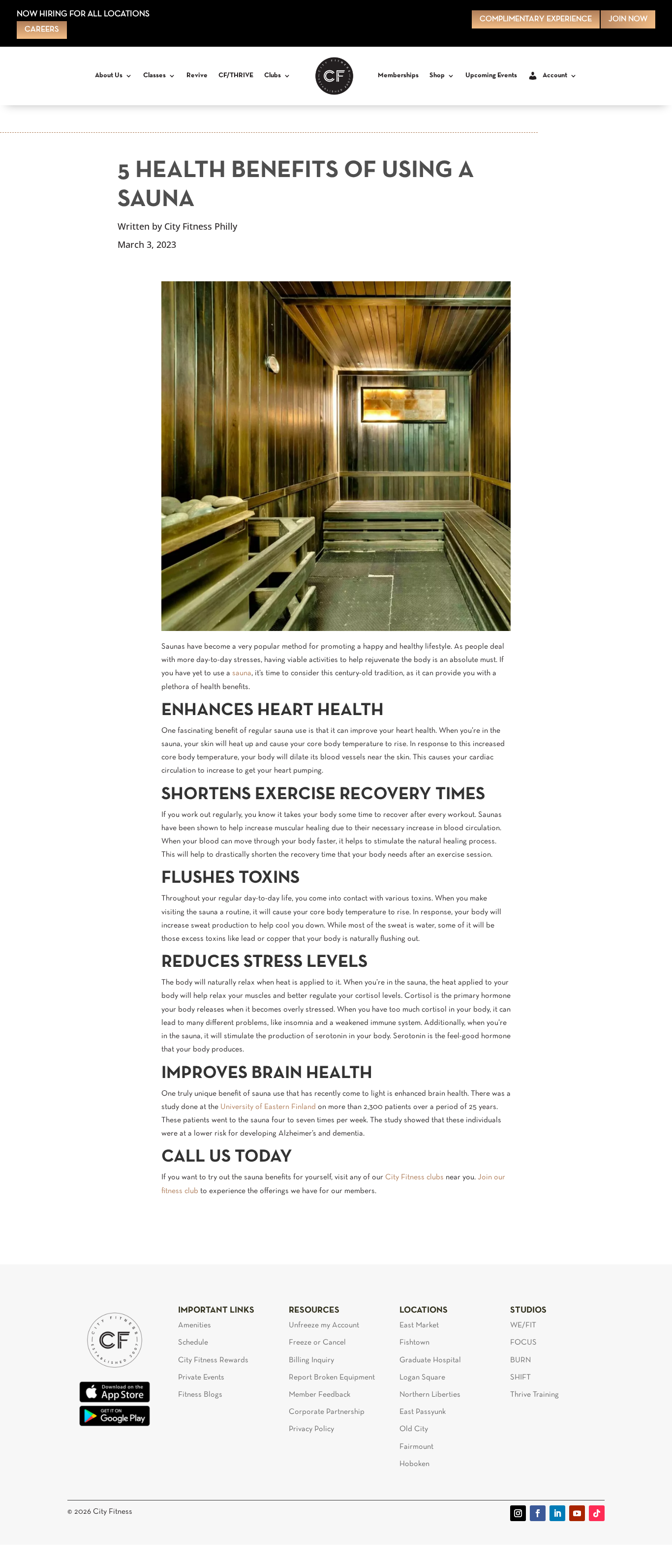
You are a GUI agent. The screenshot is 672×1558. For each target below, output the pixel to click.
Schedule (193, 1342)
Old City (413, 1429)
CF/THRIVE (235, 75)
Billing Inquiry (311, 1360)
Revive (197, 75)
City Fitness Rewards (213, 1360)
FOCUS (523, 1342)
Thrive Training (534, 1394)
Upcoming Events (491, 75)
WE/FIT (523, 1325)
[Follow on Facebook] (538, 1513)
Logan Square (422, 1377)
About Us (108, 75)
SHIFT (520, 1377)
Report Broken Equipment (332, 1377)
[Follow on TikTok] (597, 1513)
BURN (520, 1360)
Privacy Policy (311, 1429)
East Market (419, 1325)
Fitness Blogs (200, 1394)
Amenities (194, 1325)
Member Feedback (319, 1394)
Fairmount (416, 1446)
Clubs (272, 75)
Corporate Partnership (327, 1411)
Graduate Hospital (430, 1360)
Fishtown (414, 1342)
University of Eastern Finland (268, 1107)
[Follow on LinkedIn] (557, 1513)
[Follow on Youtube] (577, 1513)
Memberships (398, 75)
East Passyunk (422, 1411)
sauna (241, 673)
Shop (437, 75)
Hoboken (414, 1464)
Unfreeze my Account (324, 1325)
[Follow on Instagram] (518, 1513)
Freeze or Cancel (317, 1342)
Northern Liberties (429, 1394)
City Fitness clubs (414, 1177)
